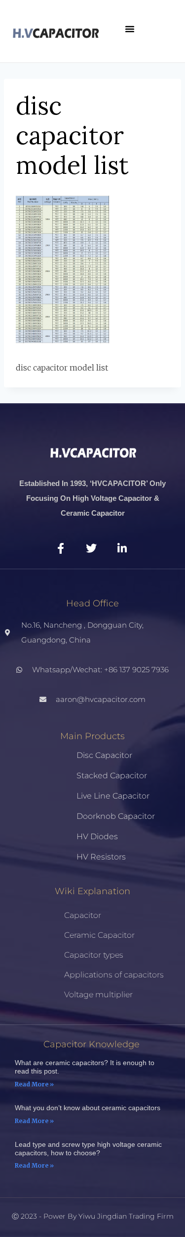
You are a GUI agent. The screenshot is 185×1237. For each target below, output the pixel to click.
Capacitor (82, 915)
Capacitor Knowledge (91, 1044)
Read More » (34, 1084)
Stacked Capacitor (111, 775)
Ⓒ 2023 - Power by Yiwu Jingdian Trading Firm (93, 1216)
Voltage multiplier (98, 994)
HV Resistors (101, 856)
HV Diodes (97, 836)
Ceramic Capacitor (99, 935)
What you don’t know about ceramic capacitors (87, 1108)
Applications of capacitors (114, 974)
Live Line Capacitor (112, 796)
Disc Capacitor (104, 755)
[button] (129, 28)
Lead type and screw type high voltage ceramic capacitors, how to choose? (88, 1148)
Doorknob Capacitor (115, 816)
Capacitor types (93, 955)
